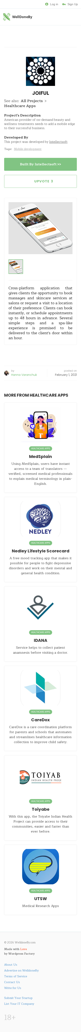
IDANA (40, 640)
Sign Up (73, 4)
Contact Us (12, 982)
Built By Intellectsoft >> (40, 164)
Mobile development (28, 149)
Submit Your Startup (18, 998)
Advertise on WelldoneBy (21, 970)
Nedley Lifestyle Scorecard (40, 551)
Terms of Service (15, 976)
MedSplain (40, 456)
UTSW (40, 899)
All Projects (32, 100)
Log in (54, 4)
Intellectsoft (58, 142)
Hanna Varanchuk (24, 375)
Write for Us (12, 988)
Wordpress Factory (21, 954)
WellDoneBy (22, 17)
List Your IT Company (19, 1003)
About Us (10, 964)
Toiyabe (40, 809)
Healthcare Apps (20, 105)
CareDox (40, 720)
